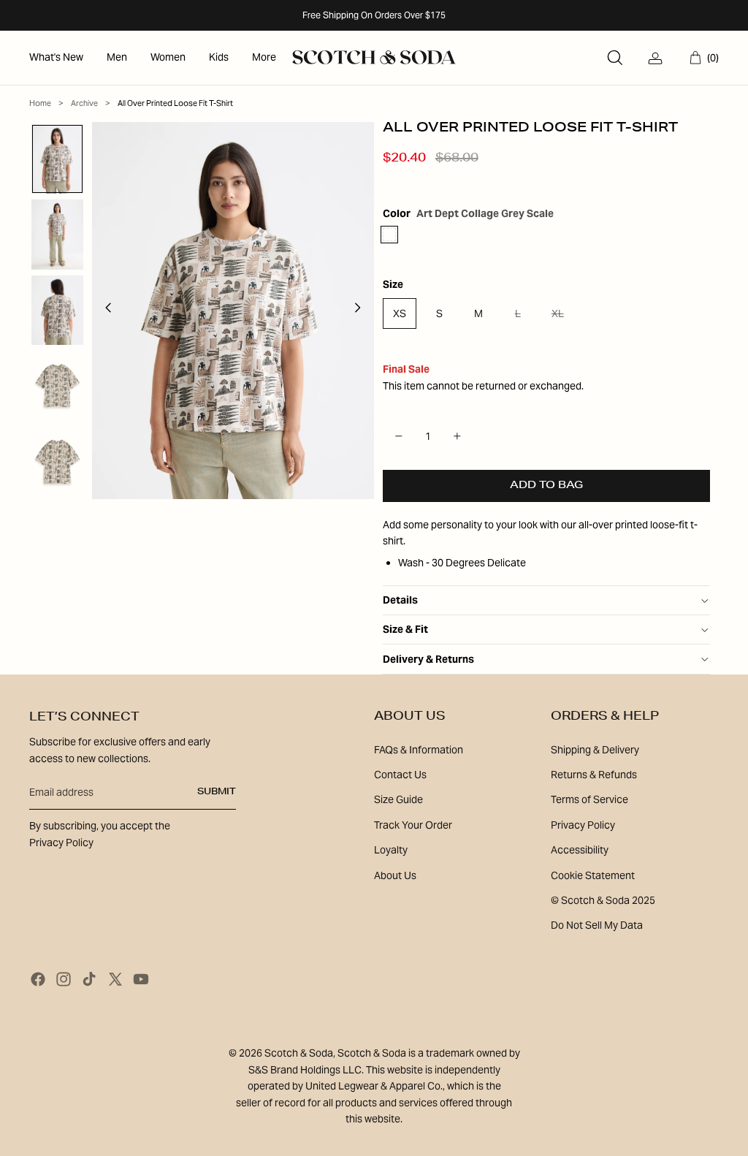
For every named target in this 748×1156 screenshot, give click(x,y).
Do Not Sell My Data (597, 925)
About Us (395, 875)
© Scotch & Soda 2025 (603, 900)
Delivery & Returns (428, 659)
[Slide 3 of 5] (57, 310)
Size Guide (398, 799)
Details (400, 599)
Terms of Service (589, 799)
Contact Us (400, 774)
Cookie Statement (593, 875)
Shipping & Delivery (595, 749)
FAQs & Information (418, 749)
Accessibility (579, 849)
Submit (216, 792)
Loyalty (391, 849)
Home (40, 103)
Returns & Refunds (594, 774)
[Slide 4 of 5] (57, 386)
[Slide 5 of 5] (57, 462)
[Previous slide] (104, 310)
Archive (84, 103)
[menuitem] (56, 58)
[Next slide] (362, 310)
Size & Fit (405, 629)
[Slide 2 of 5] (57, 234)
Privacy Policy (583, 825)
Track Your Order (413, 825)
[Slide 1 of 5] (57, 159)
